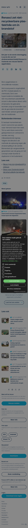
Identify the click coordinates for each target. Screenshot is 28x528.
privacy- (4, 258)
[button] (14, 261)
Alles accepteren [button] (15, 281)
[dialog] (14, 264)
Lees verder (18, 258)
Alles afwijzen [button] (14, 285)
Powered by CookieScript (20, 291)
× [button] (24, 237)
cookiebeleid (11, 258)
